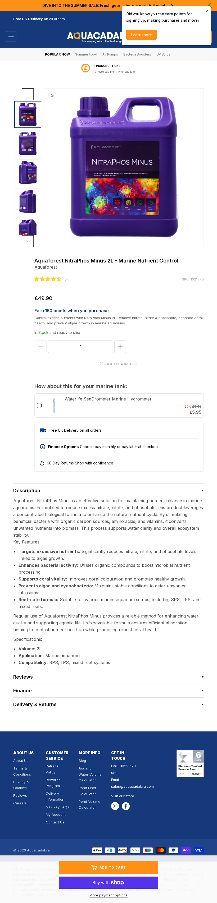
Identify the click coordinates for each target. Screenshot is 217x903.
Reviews (20, 795)
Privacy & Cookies (21, 785)
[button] (11, 36)
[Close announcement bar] (209, 5)
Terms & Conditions (22, 771)
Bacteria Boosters (137, 54)
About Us (20, 760)
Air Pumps (110, 54)
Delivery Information (55, 796)
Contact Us (55, 822)
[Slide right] (28, 241)
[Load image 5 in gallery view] (28, 231)
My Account (56, 814)
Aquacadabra (38, 850)
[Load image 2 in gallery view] (28, 143)
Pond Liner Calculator (87, 791)
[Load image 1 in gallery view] (28, 114)
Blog (82, 760)
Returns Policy (52, 769)
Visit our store (122, 796)
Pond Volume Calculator (89, 804)
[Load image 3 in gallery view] (28, 172)
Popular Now (57, 54)
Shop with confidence (115, 71)
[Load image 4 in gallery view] (28, 201)
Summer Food (86, 54)
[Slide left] (28, 94)
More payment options (108, 895)
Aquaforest (45, 267)
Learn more (141, 34)
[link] (53, 405)
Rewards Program (53, 783)
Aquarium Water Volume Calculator (90, 774)
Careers (20, 803)
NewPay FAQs (57, 807)
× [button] (206, 11)
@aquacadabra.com (137, 786)
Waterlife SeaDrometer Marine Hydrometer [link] (108, 399)
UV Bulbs (163, 54)
